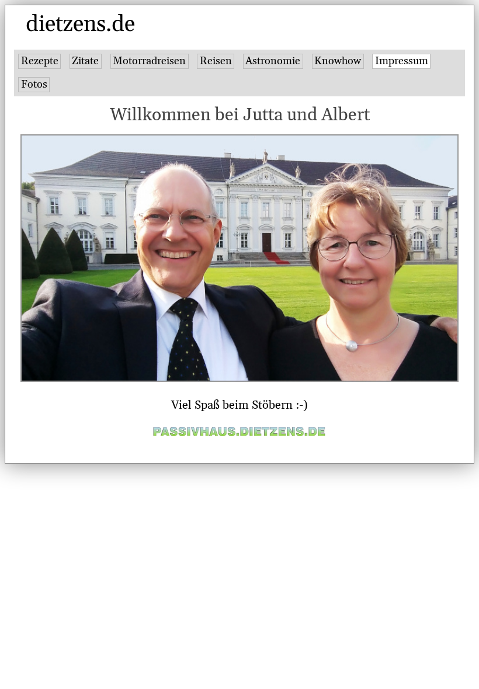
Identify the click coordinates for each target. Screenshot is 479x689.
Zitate (85, 61)
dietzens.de (80, 25)
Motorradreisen (149, 61)
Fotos (34, 84)
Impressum (401, 61)
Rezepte (39, 61)
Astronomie (272, 61)
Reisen (216, 61)
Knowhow (337, 61)
